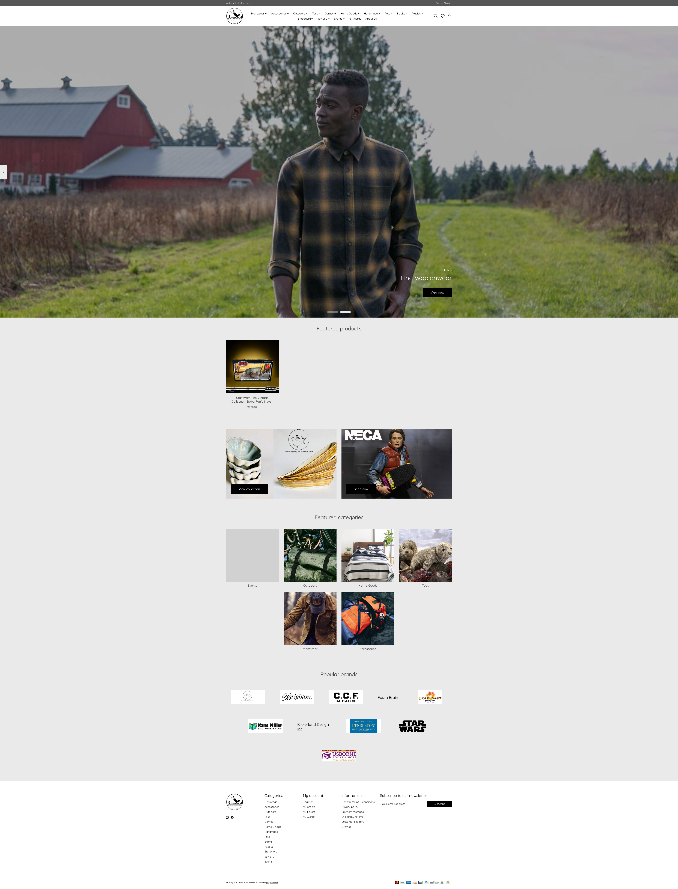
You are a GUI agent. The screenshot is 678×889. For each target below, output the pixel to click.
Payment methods (352, 811)
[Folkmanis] (430, 697)
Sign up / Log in (443, 3)
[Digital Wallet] (434, 882)
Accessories (367, 649)
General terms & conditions (358, 802)
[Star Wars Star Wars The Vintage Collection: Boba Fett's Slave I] (252, 366)
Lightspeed (272, 882)
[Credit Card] (442, 882)
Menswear (310, 649)
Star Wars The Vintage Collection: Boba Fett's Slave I (252, 399)
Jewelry (269, 856)
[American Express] (408, 882)
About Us (371, 18)
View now (437, 292)
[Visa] (402, 882)
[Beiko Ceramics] (248, 697)
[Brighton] (297, 697)
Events (252, 585)
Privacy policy (349, 807)
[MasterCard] (397, 882)
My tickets (309, 811)
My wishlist (309, 816)
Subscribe (439, 804)
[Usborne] (339, 756)
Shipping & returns (352, 816)
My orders (309, 807)
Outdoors (310, 585)
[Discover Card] (414, 882)
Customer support (352, 821)
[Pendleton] (363, 727)
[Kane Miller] (265, 727)
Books (268, 841)
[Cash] (448, 882)
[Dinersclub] (426, 882)
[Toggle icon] (435, 16)
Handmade (271, 831)
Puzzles (268, 846)
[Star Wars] (412, 727)
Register (308, 802)
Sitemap (346, 826)
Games (268, 821)
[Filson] (346, 697)
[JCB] (420, 882)
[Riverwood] (234, 16)
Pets (267, 836)
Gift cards (355, 18)
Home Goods (367, 585)
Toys (425, 585)
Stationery (270, 851)
